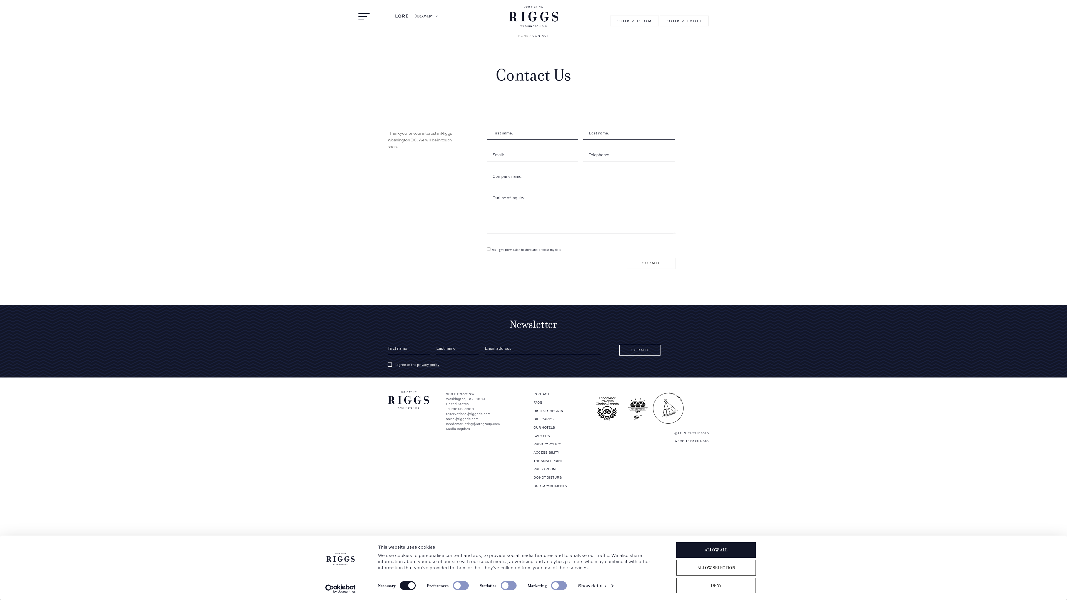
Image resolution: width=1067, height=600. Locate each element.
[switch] (461, 585)
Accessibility (546, 452)
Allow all (716, 550)
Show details (592, 585)
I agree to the (417, 364)
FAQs (538, 402)
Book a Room (633, 20)
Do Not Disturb (548, 477)
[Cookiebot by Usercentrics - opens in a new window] (340, 588)
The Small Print (548, 461)
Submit (651, 263)
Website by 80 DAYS (691, 441)
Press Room (545, 469)
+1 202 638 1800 (460, 408)
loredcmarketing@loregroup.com (473, 423)
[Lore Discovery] (417, 16)
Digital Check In (548, 411)
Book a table (684, 20)
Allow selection (716, 568)
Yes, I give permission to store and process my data (526, 250)
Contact (541, 394)
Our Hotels (544, 427)
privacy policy (428, 364)
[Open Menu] (364, 16)
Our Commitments (550, 486)
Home (523, 36)
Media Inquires (458, 428)
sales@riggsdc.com (462, 418)
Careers (542, 436)
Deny (716, 585)
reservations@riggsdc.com (468, 413)
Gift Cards (544, 419)
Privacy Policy (547, 444)
